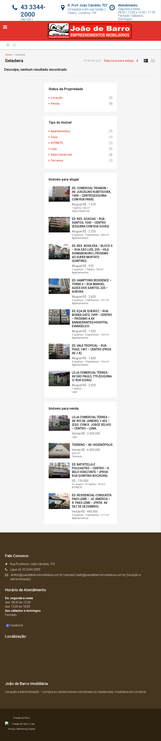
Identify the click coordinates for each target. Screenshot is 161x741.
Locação (57, 97)
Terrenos (57, 160)
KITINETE (57, 143)
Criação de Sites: (21, 718)
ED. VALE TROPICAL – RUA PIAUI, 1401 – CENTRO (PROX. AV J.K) (92, 349)
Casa (54, 137)
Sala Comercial (61, 154)
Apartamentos (60, 131)
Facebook (16, 625)
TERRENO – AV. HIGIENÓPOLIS (92, 444)
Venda (55, 103)
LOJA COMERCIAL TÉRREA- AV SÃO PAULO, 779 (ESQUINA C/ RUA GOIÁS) (92, 376)
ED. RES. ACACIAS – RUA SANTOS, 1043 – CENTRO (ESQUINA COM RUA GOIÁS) (90, 222)
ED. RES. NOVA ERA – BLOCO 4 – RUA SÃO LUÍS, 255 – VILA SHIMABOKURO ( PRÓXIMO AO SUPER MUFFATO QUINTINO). (92, 253)
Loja (54, 148)
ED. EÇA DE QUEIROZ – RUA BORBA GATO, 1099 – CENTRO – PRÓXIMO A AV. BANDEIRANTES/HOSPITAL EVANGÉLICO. (92, 318)
